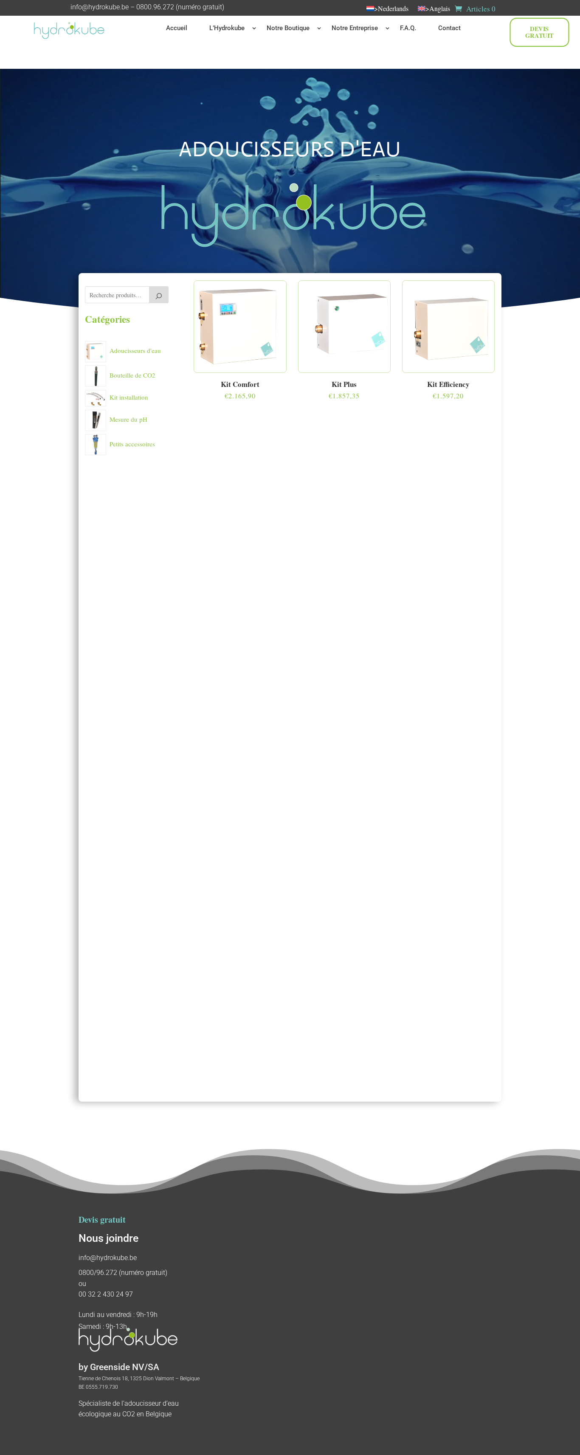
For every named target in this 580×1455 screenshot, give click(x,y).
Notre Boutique (288, 28)
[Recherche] (159, 294)
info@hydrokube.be (99, 7)
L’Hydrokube (227, 28)
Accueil (176, 28)
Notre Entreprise (355, 28)
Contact (449, 28)
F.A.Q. (408, 28)
